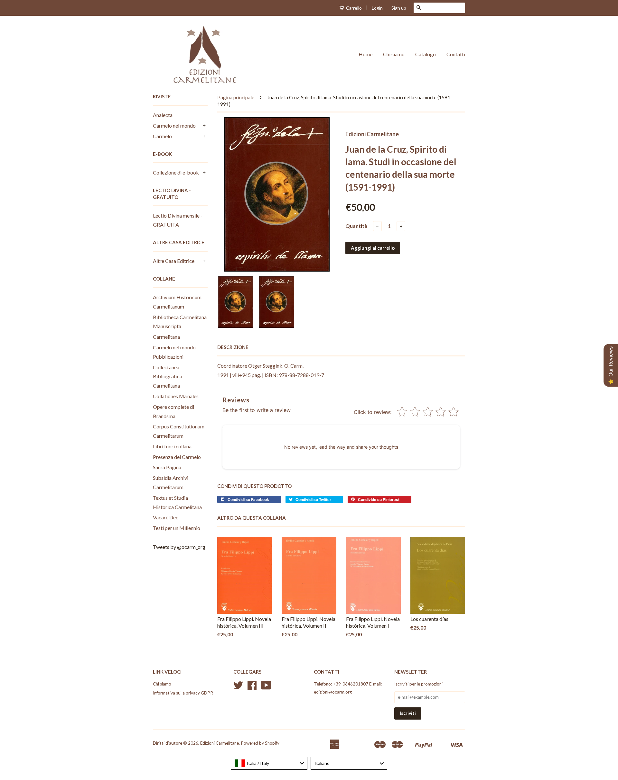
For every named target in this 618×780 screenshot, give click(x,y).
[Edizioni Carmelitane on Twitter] (238, 687)
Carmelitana (166, 337)
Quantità (356, 226)
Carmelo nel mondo (174, 125)
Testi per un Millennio (176, 528)
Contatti (455, 54)
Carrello (353, 8)
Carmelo (162, 136)
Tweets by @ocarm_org (179, 547)
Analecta (163, 115)
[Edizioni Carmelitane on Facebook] (252, 687)
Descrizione (232, 347)
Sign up (398, 8)
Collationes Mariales (176, 396)
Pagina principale (235, 97)
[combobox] (269, 763)
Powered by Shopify (260, 743)
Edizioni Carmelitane (219, 743)
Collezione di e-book (176, 172)
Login (377, 8)
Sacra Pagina (167, 467)
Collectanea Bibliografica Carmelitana (167, 376)
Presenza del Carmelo (177, 457)
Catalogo (425, 54)
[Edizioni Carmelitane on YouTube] (266, 687)
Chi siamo (394, 54)
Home (365, 54)
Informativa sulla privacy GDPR (183, 692)
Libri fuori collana (172, 446)
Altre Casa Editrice (173, 261)
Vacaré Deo (166, 517)
